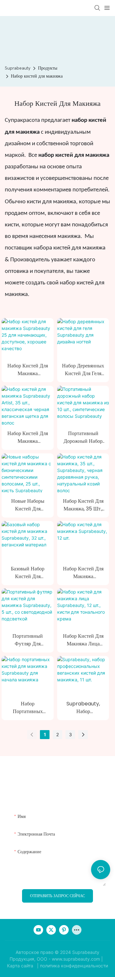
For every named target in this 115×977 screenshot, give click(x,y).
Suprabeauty (17, 68)
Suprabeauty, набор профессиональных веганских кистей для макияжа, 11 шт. (83, 707)
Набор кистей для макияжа (37, 76)
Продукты (47, 68)
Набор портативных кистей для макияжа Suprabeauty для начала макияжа (28, 707)
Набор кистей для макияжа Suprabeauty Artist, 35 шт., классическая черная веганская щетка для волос (27, 437)
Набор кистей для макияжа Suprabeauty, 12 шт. (83, 572)
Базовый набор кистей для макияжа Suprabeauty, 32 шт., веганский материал (27, 572)
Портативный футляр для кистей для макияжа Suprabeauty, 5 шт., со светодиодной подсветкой (28, 640)
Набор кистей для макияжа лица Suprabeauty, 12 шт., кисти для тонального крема (83, 640)
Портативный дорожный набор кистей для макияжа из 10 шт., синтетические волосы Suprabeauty (83, 437)
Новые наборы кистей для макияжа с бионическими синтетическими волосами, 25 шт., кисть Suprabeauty (27, 505)
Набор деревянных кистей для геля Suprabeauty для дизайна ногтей (83, 369)
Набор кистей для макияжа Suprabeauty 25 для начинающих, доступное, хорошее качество (27, 369)
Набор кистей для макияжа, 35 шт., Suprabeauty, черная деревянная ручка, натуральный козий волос (83, 505)
